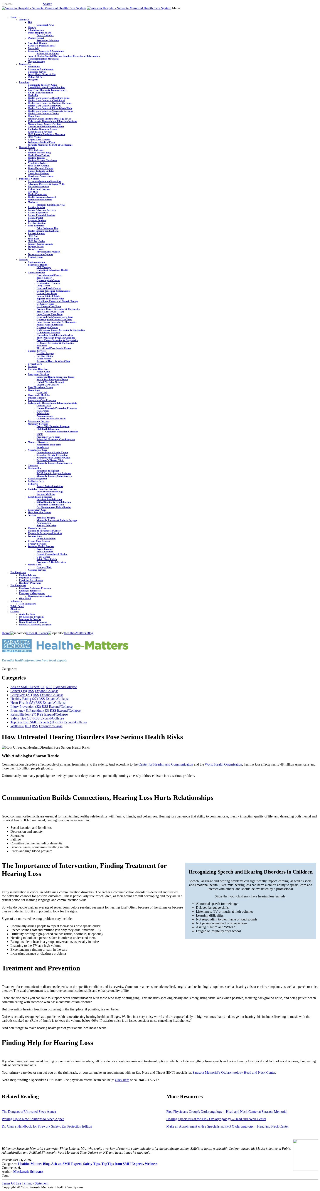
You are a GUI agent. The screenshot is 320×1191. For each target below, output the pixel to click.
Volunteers (16, 601)
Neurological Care (37, 449)
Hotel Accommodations (40, 199)
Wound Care (34, 564)
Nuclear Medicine (46, 494)
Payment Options (37, 220)
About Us (24, 19)
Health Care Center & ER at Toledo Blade (50, 108)
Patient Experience (38, 212)
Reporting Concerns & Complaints (46, 51)
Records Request (36, 233)
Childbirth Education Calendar (61, 431)
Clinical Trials (44, 405)
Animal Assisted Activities (50, 324)
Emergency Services (38, 374)
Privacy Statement (36, 1183)
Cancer (18, 691)
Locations (24, 82)
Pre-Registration (36, 223)
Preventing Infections (48, 40)
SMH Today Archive (38, 165)
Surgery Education (46, 525)
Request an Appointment (41, 69)
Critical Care (35, 363)
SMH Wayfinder (36, 241)
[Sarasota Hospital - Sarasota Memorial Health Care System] (44, 8)
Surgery (32, 515)
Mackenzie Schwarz (28, 1171)
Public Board (17, 606)
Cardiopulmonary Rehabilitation (54, 507)
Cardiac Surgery (45, 353)
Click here (122, 1080)
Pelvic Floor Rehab (47, 559)
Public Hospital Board (39, 32)
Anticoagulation (36, 262)
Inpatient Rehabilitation (49, 499)
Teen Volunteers (27, 603)
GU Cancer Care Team (49, 306)
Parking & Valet (36, 207)
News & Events (27, 147)
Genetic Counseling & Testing (52, 554)
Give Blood (25, 598)
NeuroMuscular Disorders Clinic (53, 457)
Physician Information (48, 251)
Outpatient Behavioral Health (52, 270)
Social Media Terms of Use (42, 74)
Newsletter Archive (38, 163)
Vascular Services (37, 569)
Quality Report (36, 38)
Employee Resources (29, 590)
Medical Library (27, 575)
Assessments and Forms (49, 444)
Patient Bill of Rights (48, 53)
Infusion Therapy (37, 397)
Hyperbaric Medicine (39, 395)
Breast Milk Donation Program (53, 426)
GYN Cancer (43, 556)
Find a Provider (45, 551)
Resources (42, 345)
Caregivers (21, 695)
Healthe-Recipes (36, 157)
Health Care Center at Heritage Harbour (50, 103)
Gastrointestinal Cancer (49, 275)
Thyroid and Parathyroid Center (54, 348)
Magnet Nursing (36, 61)
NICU (40, 434)
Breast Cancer (44, 277)
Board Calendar (45, 35)
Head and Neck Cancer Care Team (55, 317)
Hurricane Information (40, 596)
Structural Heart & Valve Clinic (53, 361)
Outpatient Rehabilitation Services (55, 335)
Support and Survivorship (50, 298)
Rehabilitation (23, 714)
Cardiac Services (36, 350)
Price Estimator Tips (47, 228)
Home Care (34, 116)
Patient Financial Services (41, 215)
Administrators (36, 30)
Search (47, 4)
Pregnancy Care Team (48, 436)
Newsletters (43, 447)
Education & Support (48, 470)
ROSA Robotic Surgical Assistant (54, 473)
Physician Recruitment (31, 580)
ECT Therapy (44, 267)
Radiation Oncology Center (42, 129)
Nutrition (33, 465)
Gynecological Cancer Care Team (54, 319)
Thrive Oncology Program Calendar (56, 337)
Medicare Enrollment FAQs (51, 204)
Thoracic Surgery (37, 528)
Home (13, 17)
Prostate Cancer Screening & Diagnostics (58, 309)
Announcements (45, 416)
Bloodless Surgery (46, 517)
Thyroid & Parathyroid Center (44, 530)
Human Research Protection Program (57, 408)
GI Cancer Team (45, 303)
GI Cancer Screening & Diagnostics (55, 343)
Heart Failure (44, 358)
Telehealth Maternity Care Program (56, 439)
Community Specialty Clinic (42, 84)
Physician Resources (29, 577)
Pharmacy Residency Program (35, 624)
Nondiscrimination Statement (43, 58)
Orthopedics (34, 468)
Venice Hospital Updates (40, 168)
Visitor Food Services (39, 189)
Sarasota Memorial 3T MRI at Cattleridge (50, 144)
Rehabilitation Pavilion (40, 131)
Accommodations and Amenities (44, 181)
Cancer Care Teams (47, 293)
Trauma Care (35, 536)
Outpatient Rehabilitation (50, 504)
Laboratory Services (38, 421)
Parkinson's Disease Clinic (50, 460)
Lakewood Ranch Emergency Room (55, 376)
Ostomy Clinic (44, 567)
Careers (14, 611)
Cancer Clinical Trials (48, 296)
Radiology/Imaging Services (42, 489)
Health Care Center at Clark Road (46, 100)
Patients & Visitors (29, 178)
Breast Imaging (45, 549)
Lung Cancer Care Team (49, 314)
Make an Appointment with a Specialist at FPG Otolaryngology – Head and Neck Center (227, 1126)
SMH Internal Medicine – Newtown (46, 134)
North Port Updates (38, 173)
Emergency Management (32, 593)
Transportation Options (40, 254)
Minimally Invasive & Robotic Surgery (57, 520)
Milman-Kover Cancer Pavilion (44, 124)
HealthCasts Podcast (39, 155)
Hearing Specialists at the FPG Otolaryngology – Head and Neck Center (216, 1119)
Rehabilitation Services (40, 496)
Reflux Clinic (43, 371)
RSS (49, 687)
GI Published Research (48, 332)
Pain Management (37, 478)
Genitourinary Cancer (48, 283)
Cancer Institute (36, 272)
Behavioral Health (37, 264)
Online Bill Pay (36, 77)
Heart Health (22, 702)
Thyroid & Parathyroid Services (45, 533)
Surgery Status (36, 246)
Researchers (43, 410)
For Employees (18, 585)
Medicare (33, 202)
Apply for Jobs (27, 614)
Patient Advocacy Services (42, 210)
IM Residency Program (31, 616)
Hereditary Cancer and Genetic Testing (57, 301)
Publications (43, 413)
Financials (33, 48)
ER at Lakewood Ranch (40, 92)
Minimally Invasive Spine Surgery (54, 463)
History (32, 27)
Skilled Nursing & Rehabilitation (54, 502)
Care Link (42, 392)
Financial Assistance (38, 186)
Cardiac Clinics (45, 356)
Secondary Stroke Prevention (52, 455)
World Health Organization (223, 764)
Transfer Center (36, 249)
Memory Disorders (37, 442)
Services (23, 259)
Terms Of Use (11, 1183)
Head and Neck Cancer (49, 288)
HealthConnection (37, 194)
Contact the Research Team (51, 418)
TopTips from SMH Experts (33, 722)
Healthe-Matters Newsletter (42, 160)
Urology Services (37, 543)
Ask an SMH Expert (27, 687)
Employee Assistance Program (35, 588)
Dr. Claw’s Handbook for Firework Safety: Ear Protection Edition (47, 1126)
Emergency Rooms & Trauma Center (47, 90)
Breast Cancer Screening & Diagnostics (57, 340)
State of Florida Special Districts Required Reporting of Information (64, 56)
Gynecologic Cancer (47, 327)
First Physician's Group (40, 387)
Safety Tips (21, 718)
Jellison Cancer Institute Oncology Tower (49, 118)
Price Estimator (36, 225)
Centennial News (45, 24)
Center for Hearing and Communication (165, 764)
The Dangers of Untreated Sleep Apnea (29, 1111)
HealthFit (33, 95)
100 (30, 22)
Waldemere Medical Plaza (41, 142)
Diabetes (32, 366)
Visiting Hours (35, 257)
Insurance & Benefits (30, 619)
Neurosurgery (44, 523)
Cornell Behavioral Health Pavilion (46, 87)
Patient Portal (35, 217)
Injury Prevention (46, 538)
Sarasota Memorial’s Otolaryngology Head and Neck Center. (234, 1072)
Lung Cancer (43, 285)
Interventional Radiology (50, 491)
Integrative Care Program (42, 400)
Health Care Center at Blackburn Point (48, 97)
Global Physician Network (50, 382)
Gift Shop (33, 191)
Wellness (20, 726)
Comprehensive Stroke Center (52, 452)
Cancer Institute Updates (41, 170)
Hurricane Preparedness (40, 176)
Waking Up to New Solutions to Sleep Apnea (33, 1119)
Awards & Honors (37, 43)
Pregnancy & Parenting (29, 710)
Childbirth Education (48, 429)
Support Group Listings (40, 244)
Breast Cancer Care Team (50, 311)
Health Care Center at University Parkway (50, 111)
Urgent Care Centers (39, 139)
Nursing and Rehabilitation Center (46, 126)
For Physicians (18, 572)
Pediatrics (33, 483)
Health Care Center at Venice (43, 113)
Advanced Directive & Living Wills (46, 184)
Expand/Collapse (65, 687)
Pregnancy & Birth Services (51, 562)
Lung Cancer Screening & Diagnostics (56, 322)
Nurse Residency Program (33, 622)
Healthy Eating (24, 699)
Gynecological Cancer (48, 280)
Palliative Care (36, 481)
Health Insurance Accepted (42, 197)
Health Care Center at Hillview (44, 105)
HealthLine (34, 66)
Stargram (33, 79)
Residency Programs (30, 582)
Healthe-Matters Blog (39, 152)
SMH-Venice (34, 137)
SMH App (33, 236)
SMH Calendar (36, 150)
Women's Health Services (41, 546)
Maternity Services (38, 423)
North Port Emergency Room (52, 379)
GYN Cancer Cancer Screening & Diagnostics (61, 330)
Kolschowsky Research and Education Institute (52, 121)
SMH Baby (33, 238)
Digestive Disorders (38, 369)
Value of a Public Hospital (41, 45)
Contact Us (25, 64)
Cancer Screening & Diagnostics (53, 290)
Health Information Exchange (43, 230)
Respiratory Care (37, 509)
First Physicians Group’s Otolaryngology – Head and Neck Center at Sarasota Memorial (226, 1111)
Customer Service (37, 71)
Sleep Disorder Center (39, 512)
